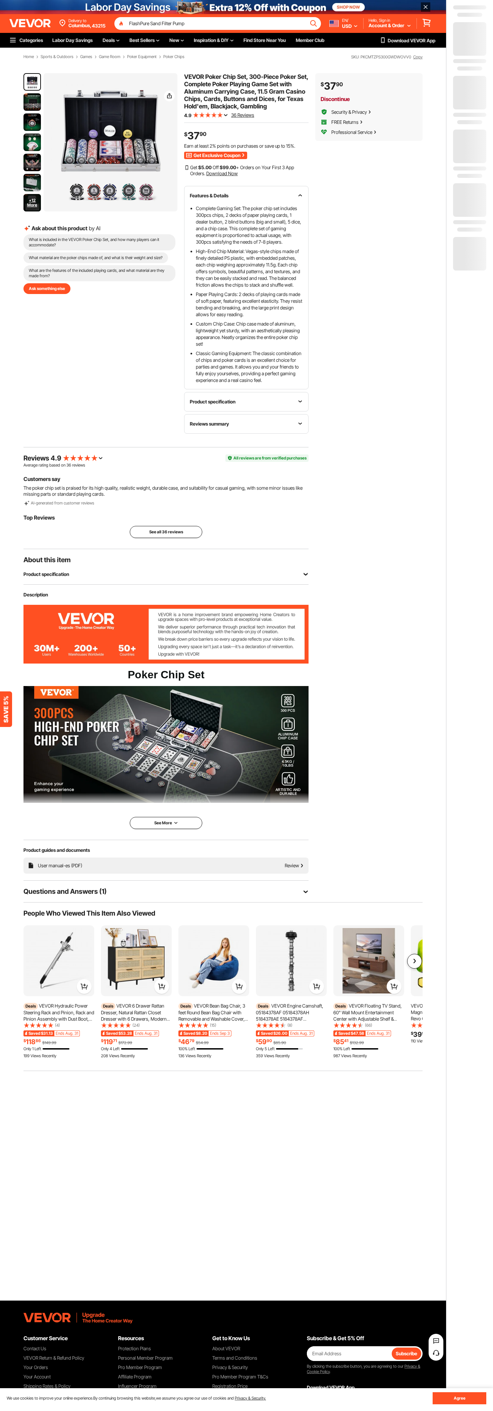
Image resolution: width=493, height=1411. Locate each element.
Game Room (109, 56)
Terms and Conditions (234, 1358)
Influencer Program (137, 1386)
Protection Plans (134, 1348)
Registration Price (230, 1386)
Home (28, 56)
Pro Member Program (140, 1367)
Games (86, 56)
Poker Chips (173, 56)
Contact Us (34, 1348)
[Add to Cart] (84, 986)
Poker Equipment (142, 56)
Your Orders (35, 1367)
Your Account (37, 1376)
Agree (459, 1398)
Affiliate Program (135, 1376)
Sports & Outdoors (57, 56)
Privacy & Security (230, 1367)
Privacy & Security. (250, 1398)
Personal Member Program (145, 1358)
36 (68, 465)
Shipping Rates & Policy (46, 1386)
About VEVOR (226, 1348)
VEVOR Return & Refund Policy (53, 1358)
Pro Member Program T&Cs (240, 1376)
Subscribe (406, 1353)
